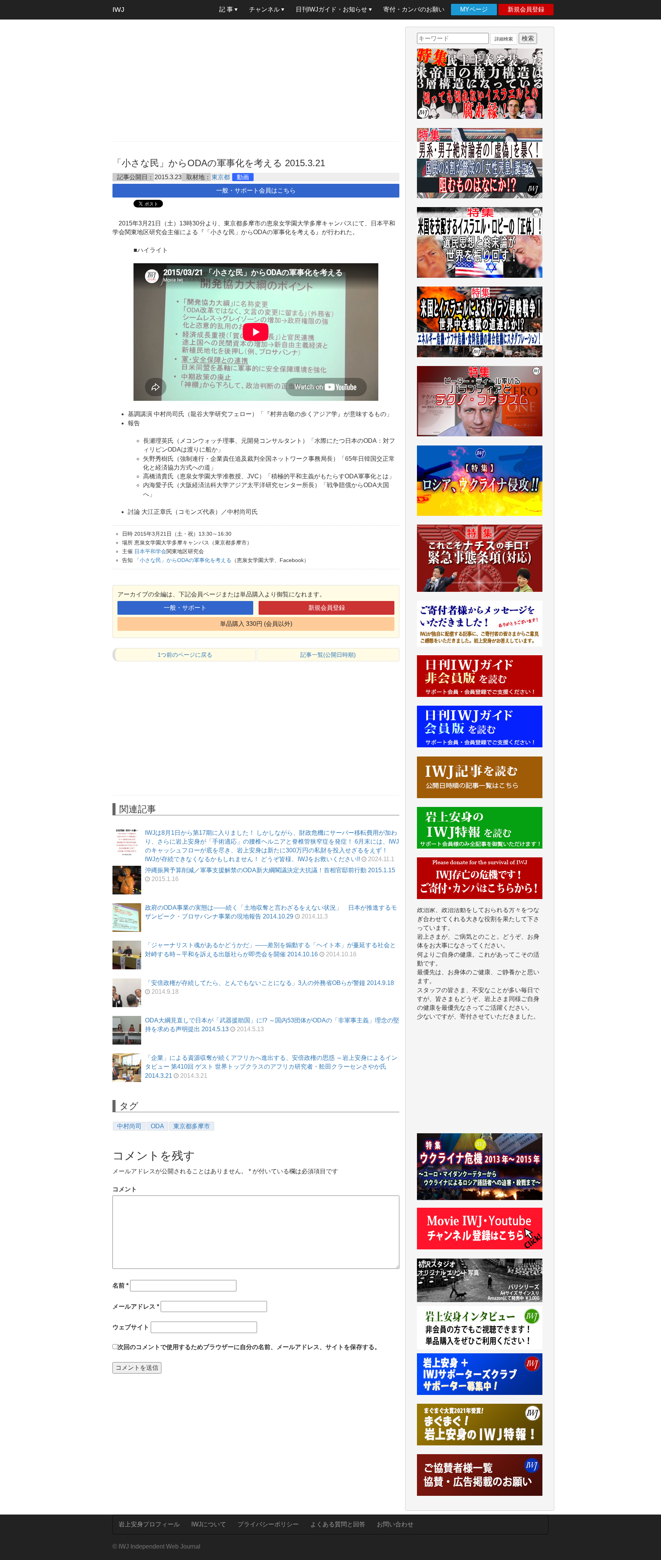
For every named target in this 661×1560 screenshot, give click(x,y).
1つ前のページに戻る (185, 654)
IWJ (118, 9)
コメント (124, 1189)
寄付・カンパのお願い (413, 9)
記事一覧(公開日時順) (328, 654)
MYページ (474, 9)
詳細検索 (504, 39)
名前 (120, 1285)
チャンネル (265, 9)
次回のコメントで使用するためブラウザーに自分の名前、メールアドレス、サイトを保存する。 (249, 1347)
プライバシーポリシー (268, 1524)
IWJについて (208, 1524)
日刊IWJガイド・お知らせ (332, 9)
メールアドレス (135, 1306)
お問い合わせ (395, 1524)
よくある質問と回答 (337, 1524)
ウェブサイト (130, 1327)
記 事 (226, 9)
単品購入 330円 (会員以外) (256, 623)
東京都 (221, 177)
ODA (157, 1126)
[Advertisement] (255, 80)
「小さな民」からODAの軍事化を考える (182, 560)
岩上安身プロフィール (149, 1524)
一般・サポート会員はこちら (256, 190)
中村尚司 (129, 1126)
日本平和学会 (150, 551)
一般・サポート (185, 607)
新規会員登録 (526, 9)
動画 (243, 177)
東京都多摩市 (191, 1126)
